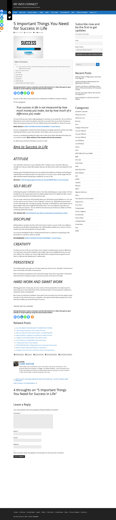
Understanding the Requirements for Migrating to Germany (87, 82)
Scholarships (64, 12)
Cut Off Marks (79, 140)
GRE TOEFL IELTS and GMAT (84, 153)
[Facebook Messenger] (28, 92)
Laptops (78, 182)
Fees (76, 150)
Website (16, 444)
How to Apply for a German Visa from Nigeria (87, 98)
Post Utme (54, 12)
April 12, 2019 (19, 32)
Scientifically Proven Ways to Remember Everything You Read (46, 213)
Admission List (80, 118)
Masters (78, 186)
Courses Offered (80, 131)
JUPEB (77, 179)
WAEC (47, 12)
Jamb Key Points (80, 169)
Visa (76, 228)
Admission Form (80, 115)
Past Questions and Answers (84, 199)
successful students (66, 354)
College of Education (81, 128)
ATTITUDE (18, 72)
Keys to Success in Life (22, 70)
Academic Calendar (81, 111)
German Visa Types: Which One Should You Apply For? (87, 93)
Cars (76, 124)
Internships (79, 163)
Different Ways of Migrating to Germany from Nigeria (88, 77)
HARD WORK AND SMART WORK (25, 83)
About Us (93, 12)
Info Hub (22, 12)
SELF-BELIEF (19, 75)
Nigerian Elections (81, 192)
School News (32, 12)
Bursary (77, 121)
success (29, 354)
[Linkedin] (21, 92)
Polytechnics (79, 202)
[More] (32, 92)
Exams (77, 147)
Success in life (39, 354)
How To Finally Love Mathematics (24, 383)
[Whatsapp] (25, 92)
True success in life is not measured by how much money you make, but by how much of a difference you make (44, 67)
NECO (77, 189)
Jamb (41, 12)
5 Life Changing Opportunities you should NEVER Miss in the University (44, 180)
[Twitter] (9, 17)
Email (16, 438)
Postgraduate (79, 208)
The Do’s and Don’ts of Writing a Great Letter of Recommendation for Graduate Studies (88, 87)
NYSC (77, 195)
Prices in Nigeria (82, 12)
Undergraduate (80, 221)
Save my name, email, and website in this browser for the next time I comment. (39, 453)
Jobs (73, 12)
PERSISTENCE (19, 81)
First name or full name (82, 34)
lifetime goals (20, 354)
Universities (79, 224)
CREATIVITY (19, 79)
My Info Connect (26, 4)
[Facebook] (9, 12)
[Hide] (0, 31)
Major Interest (79, 47)
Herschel (35, 516)
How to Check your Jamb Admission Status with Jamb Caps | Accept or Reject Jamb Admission (41, 379)
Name (16, 431)
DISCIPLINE (19, 77)
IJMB (76, 157)
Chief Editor (28, 32)
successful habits (52, 354)
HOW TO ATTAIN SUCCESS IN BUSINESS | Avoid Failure (42, 126)
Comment (17, 413)
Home (15, 12)
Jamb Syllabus (79, 173)
